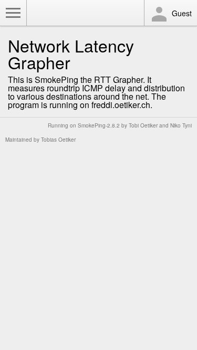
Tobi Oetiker (143, 125)
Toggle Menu (13, 13)
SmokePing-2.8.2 (99, 125)
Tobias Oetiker (58, 139)
